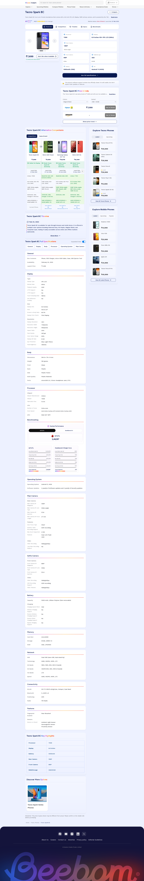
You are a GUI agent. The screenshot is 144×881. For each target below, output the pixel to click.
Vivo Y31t (104, 233)
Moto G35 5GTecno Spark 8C (77, 207)
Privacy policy (81, 840)
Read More (112, 94)
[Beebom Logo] (30, 3)
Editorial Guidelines (95, 840)
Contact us (62, 840)
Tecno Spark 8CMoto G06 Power (48, 207)
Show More (54, 235)
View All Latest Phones (102, 280)
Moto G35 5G (76, 155)
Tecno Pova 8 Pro (106, 143)
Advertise (71, 840)
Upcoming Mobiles (42, 7)
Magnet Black (67, 101)
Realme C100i (105, 222)
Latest (97, 137)
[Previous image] (29, 41)
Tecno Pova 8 (105, 166)
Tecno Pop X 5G (106, 178)
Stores (114, 7)
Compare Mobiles (57, 7)
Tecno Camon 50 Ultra (106, 155)
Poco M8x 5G (105, 245)
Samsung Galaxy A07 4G (62, 156)
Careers (53, 840)
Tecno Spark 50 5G (107, 189)
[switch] (84, 242)
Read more (114, 17)
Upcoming (109, 137)
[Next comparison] (82, 171)
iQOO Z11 (104, 257)
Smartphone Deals (102, 7)
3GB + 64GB (95, 101)
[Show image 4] (45, 50)
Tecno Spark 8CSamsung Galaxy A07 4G (62, 207)
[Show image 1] (38, 50)
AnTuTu (42, 430)
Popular (111, 216)
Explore (28, 7)
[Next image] (55, 41)
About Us (45, 840)
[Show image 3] (42, 50)
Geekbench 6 (69, 430)
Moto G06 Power (48, 155)
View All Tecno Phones (102, 201)
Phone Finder (71, 7)
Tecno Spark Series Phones (35, 806)
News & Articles (85, 7)
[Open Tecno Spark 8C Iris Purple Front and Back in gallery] (42, 41)
